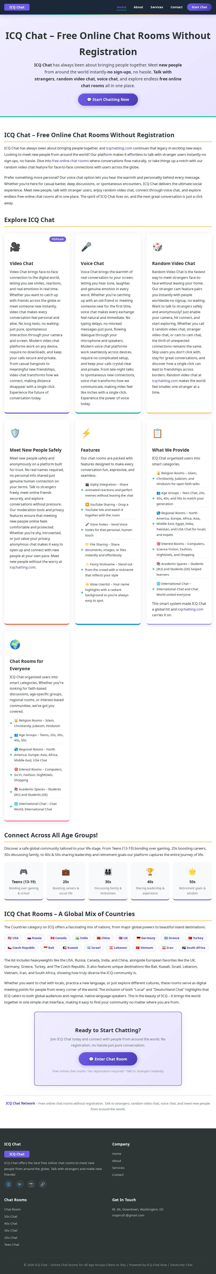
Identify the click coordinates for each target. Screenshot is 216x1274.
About (138, 7)
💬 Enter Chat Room (108, 1058)
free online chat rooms (70, 160)
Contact (176, 7)
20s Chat (10, 1237)
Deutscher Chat (181, 1265)
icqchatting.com (119, 148)
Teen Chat (11, 1244)
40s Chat (10, 1223)
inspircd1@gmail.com (128, 1215)
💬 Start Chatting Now (108, 99)
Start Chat (199, 7)
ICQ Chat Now (157, 1265)
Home (121, 7)
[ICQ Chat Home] (17, 7)
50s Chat (10, 1216)
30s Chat (10, 1230)
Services (157, 7)
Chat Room (12, 1209)
